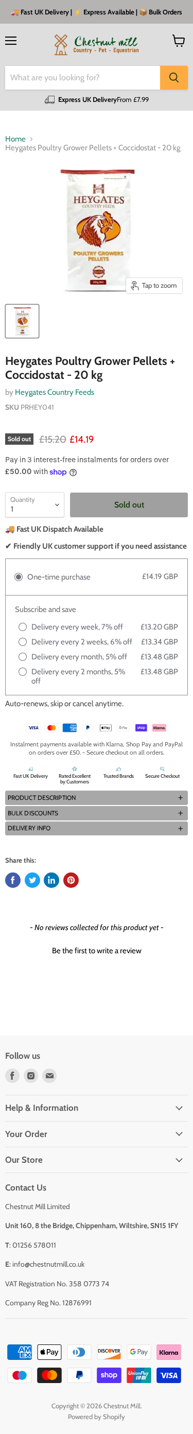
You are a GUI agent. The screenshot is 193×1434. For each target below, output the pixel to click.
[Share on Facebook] (13, 880)
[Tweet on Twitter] (32, 880)
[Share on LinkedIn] (51, 880)
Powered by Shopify (96, 1416)
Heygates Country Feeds (54, 392)
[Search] (174, 78)
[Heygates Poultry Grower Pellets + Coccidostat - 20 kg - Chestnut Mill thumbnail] (22, 321)
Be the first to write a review (97, 950)
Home (15, 139)
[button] (96, 798)
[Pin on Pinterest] (71, 880)
